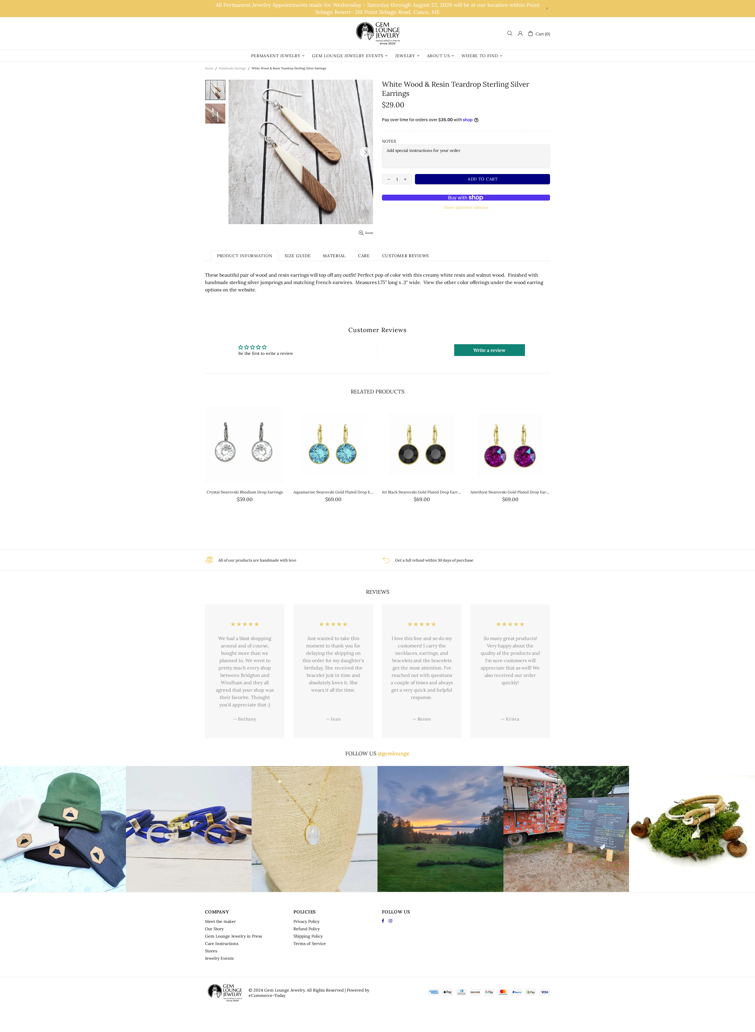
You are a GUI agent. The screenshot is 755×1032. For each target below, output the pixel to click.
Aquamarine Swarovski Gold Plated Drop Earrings (333, 492)
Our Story (214, 928)
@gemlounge (394, 753)
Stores (211, 951)
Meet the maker (220, 921)
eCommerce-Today (267, 995)
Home (209, 68)
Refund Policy (306, 928)
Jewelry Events (219, 958)
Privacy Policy (306, 921)
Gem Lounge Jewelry (377, 33)
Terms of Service (309, 943)
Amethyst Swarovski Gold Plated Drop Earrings (510, 492)
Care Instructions (221, 943)
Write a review (489, 350)
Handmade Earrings (232, 68)
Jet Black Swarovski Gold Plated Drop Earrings (422, 492)
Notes (389, 141)
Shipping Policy (308, 936)
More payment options (466, 207)
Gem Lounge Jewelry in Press (233, 936)
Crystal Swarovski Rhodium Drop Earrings (245, 492)
